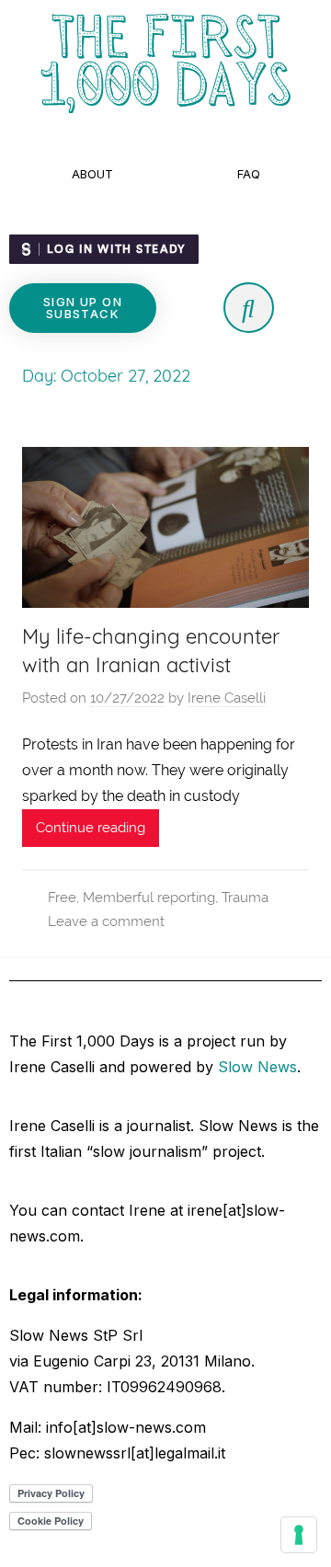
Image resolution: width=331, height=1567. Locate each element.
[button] (82, 308)
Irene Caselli (227, 698)
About (92, 173)
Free (62, 897)
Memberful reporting (149, 897)
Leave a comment (106, 921)
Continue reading (90, 827)
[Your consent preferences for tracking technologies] (298, 1534)
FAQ (248, 173)
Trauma (245, 897)
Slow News (257, 1067)
